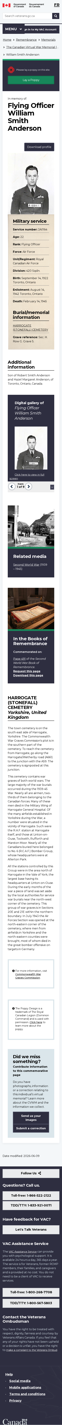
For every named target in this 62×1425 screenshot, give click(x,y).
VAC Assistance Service (23, 1251)
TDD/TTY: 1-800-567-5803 (31, 1303)
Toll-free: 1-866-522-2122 (31, 1195)
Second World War (26, 564)
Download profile (39, 147)
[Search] (55, 16)
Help (9, 1374)
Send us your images (31, 1118)
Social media (19, 1381)
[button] (11, 486)
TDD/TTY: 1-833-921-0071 (31, 1205)
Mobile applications (25, 1387)
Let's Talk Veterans (31, 1229)
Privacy (15, 1401)
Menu (11, 29)
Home (7, 39)
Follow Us (36, 1174)
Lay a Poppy (31, 80)
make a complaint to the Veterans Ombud (31, 1350)
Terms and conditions (27, 1394)
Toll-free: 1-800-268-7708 (31, 1292)
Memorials (48, 39)
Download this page (28, 675)
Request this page (26, 671)
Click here (36, 1022)
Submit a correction (31, 1128)
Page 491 (19, 658)
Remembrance (26, 39)
